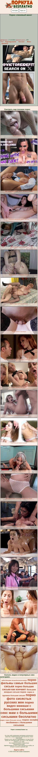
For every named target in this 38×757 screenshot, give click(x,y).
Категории (15, 10)
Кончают (21, 41)
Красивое (5, 43)
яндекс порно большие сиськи (10, 720)
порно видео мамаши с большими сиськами (19, 706)
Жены (29, 41)
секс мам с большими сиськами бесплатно (18, 714)
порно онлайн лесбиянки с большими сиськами (22, 722)
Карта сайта (19, 750)
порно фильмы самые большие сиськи (19, 683)
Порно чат (23, 10)
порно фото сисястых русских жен (20, 698)
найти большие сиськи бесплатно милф (14, 680)
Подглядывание (10, 41)
